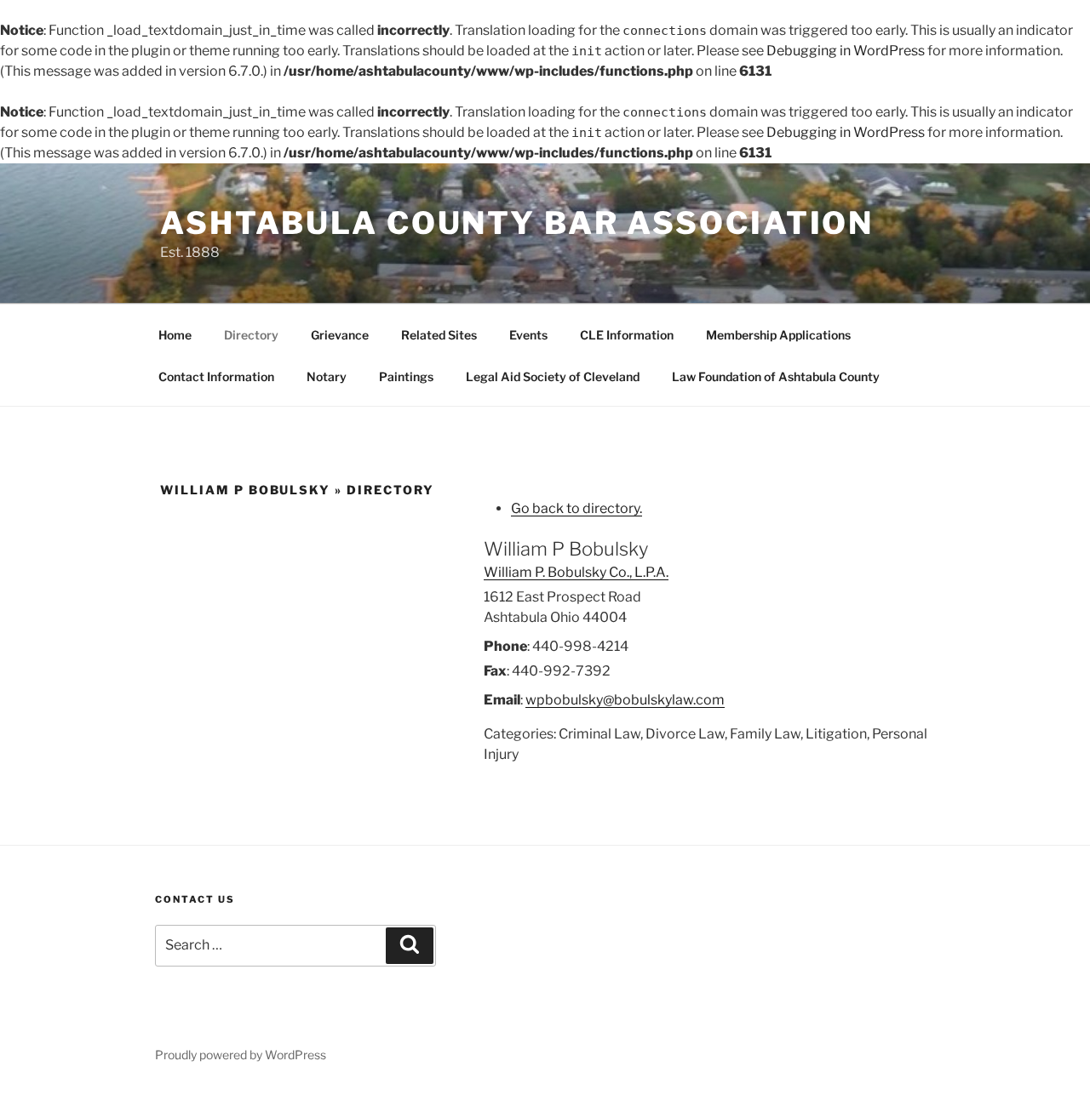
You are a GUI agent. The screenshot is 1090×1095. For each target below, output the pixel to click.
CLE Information (627, 335)
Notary (327, 376)
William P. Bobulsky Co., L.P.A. (576, 572)
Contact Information (216, 376)
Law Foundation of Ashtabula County (776, 376)
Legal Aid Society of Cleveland (553, 376)
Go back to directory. (576, 508)
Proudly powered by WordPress (240, 1054)
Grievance (340, 335)
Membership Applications (778, 335)
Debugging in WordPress (845, 51)
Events (528, 335)
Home (175, 335)
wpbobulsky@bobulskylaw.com (625, 700)
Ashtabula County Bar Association (517, 223)
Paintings (406, 376)
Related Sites (439, 335)
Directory (251, 335)
